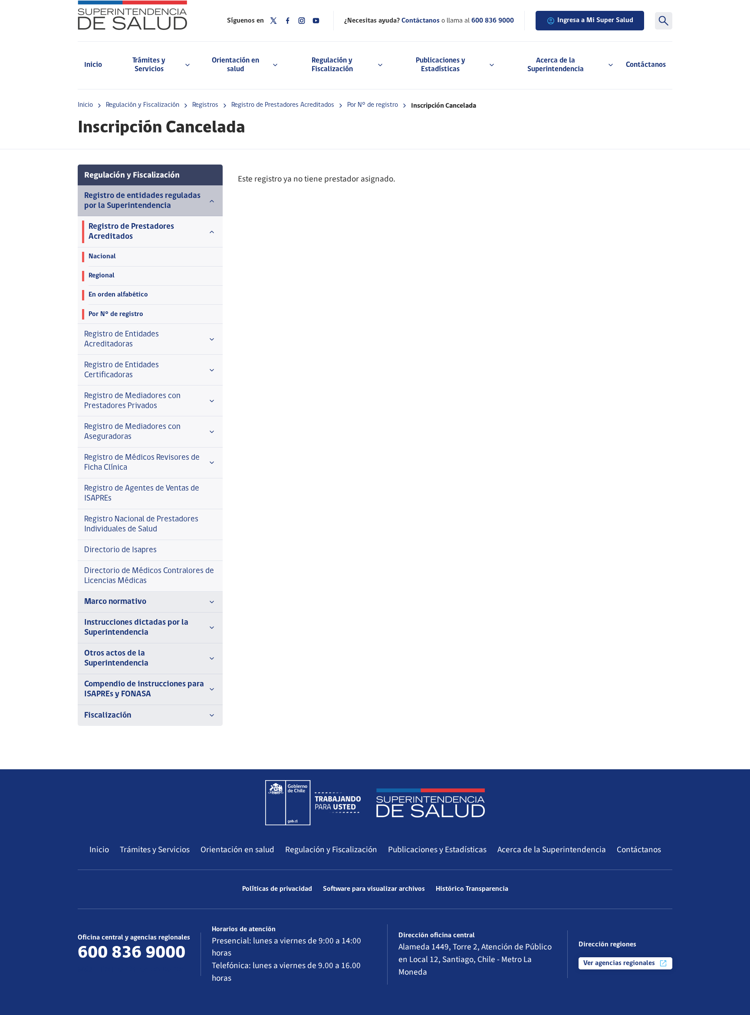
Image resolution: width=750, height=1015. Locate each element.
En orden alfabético (118, 294)
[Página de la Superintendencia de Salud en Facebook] (287, 20)
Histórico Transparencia (472, 889)
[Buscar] (663, 21)
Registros (205, 105)
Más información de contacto (130, 970)
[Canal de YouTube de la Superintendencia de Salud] (315, 20)
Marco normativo (115, 602)
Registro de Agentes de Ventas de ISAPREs (141, 493)
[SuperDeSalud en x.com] (273, 20)
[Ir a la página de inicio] (141, 15)
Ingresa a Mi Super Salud (595, 20)
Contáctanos (646, 65)
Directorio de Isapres (120, 550)
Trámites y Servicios (155, 850)
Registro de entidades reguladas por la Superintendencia (142, 201)
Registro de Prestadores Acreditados (282, 105)
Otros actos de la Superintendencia (116, 658)
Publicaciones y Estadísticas (437, 850)
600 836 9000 (492, 20)
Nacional (102, 256)
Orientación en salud (237, 850)
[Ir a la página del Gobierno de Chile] (313, 802)
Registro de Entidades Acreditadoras (121, 339)
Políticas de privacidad (277, 889)
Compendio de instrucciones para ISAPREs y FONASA (144, 689)
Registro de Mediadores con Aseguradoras (132, 432)
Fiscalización (107, 716)
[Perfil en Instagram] (301, 20)
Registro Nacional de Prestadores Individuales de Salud (141, 524)
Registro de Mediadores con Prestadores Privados (132, 401)
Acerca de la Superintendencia (551, 850)
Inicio (93, 65)
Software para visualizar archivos (374, 889)
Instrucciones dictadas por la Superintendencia (136, 628)
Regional (102, 275)
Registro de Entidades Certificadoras (121, 370)
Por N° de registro (372, 105)
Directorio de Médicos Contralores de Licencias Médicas (149, 576)
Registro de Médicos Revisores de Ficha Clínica (142, 463)
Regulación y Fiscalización (142, 105)
